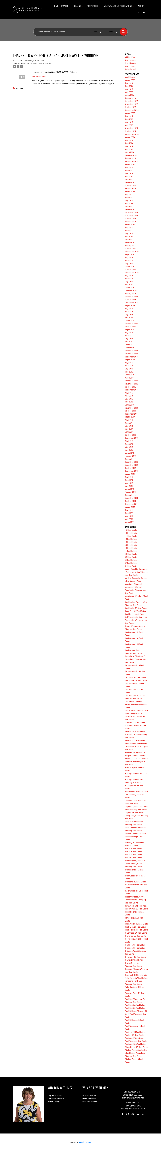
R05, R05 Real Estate (133, 849)
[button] (122, 1114)
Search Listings (54, 1101)
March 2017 (129, 345)
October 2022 (130, 185)
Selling (77, 6)
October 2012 (130, 468)
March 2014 (129, 432)
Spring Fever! (130, 69)
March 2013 (129, 453)
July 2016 (129, 363)
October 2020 (130, 248)
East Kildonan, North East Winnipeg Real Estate (36, 63)
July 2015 (129, 393)
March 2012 (129, 489)
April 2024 (129, 149)
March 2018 (129, 321)
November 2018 (131, 297)
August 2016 (130, 360)
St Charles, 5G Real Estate (135, 936)
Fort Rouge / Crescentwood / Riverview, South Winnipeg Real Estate (136, 746)
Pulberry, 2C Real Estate (134, 843)
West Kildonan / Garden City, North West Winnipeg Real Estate (136, 1014)
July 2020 (129, 257)
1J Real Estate (131, 539)
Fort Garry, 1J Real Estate (135, 740)
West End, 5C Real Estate (135, 1008)
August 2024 (130, 137)
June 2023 (129, 170)
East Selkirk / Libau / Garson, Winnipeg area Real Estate (136, 704)
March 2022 (129, 206)
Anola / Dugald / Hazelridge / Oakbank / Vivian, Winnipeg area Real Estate (136, 572)
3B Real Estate (131, 548)
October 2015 (130, 387)
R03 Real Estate (131, 846)
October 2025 (130, 107)
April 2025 (129, 125)
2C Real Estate (131, 545)
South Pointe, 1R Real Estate (136, 930)
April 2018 (129, 318)
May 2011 (129, 516)
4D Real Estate (131, 554)
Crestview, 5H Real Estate (135, 677)
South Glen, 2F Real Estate (135, 927)
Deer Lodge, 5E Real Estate (136, 680)
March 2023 (129, 179)
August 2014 (130, 417)
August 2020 (130, 254)
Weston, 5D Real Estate (134, 1035)
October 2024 (130, 131)
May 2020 (129, 263)
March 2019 (129, 288)
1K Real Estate (131, 542)
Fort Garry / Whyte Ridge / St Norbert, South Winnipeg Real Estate (136, 734)
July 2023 (129, 167)
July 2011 (129, 510)
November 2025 (131, 104)
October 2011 (130, 501)
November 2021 (131, 215)
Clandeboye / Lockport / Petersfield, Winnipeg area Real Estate (135, 659)
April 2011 (129, 519)
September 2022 (131, 188)
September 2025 (131, 110)
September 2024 (131, 134)
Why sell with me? (89, 1095)
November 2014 (131, 408)
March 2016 (129, 375)
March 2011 (129, 522)
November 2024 (131, 128)
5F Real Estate (131, 563)
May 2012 (129, 483)
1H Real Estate (131, 536)
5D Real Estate (131, 557)
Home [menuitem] (55, 6)
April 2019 (129, 284)
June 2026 (129, 86)
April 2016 (129, 372)
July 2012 (129, 477)
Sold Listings (130, 66)
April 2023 (129, 176)
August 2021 (130, 224)
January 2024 (130, 158)
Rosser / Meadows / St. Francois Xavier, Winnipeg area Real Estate (135, 900)
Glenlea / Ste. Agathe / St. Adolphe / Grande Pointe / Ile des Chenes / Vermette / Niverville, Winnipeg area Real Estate (136, 758)
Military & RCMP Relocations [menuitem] (118, 6)
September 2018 (131, 303)
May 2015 (129, 399)
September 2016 (131, 357)
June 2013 (129, 444)
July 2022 (129, 194)
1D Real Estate (131, 530)
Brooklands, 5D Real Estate (136, 608)
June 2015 (129, 396)
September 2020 (131, 251)
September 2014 (131, 414)
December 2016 (131, 351)
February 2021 (130, 242)
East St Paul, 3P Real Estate (136, 710)
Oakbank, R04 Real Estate (135, 834)
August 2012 (130, 474)
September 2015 (131, 390)
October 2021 (130, 218)
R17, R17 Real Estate (133, 858)
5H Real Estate (131, 566)
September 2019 (131, 272)
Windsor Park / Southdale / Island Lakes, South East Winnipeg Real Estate (136, 1053)
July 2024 (129, 140)
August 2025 (130, 113)
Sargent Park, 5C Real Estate (136, 909)
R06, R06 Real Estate (133, 852)
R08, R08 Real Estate (133, 855)
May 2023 (129, 173)
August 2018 (130, 305)
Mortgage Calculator (56, 1098)
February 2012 (130, 492)
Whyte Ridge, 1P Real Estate (136, 1047)
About (141, 6)
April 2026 (129, 92)
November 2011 (131, 498)
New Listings (130, 60)
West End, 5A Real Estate (135, 1005)
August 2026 (130, 80)
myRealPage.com (85, 1142)
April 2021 (129, 236)
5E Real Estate (131, 560)
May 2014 (129, 426)
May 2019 (129, 282)
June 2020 (129, 260)
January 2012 (130, 495)
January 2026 (130, 98)
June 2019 (129, 278)
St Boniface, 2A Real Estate (136, 933)
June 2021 (129, 230)
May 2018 (129, 315)
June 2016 (129, 366)
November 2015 (131, 384)
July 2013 (129, 441)
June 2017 (129, 336)
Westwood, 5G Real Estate (136, 1044)
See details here (38, 76)
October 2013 (130, 435)
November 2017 (131, 324)
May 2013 (129, 447)
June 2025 (129, 119)
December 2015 (131, 381)
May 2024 (129, 146)
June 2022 (129, 197)
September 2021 (131, 221)
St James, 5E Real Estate (135, 945)
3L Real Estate (131, 551)
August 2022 (130, 191)
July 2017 (129, 333)
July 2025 (129, 116)
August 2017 (130, 330)
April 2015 (129, 402)
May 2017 (129, 339)
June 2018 (129, 312)
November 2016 (131, 354)
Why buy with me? (55, 1095)
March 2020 (129, 266)
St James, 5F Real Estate (135, 948)
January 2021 (130, 245)
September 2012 (131, 471)
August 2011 (130, 507)
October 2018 (130, 299)
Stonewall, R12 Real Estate (136, 975)
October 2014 (130, 411)
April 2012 (129, 486)
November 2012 (131, 465)
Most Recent (130, 77)
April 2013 (129, 450)
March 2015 (129, 405)
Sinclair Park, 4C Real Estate (136, 924)
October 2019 (130, 269)
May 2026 (129, 89)
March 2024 (129, 152)
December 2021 (131, 212)
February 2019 (130, 291)
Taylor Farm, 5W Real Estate (136, 978)
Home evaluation (89, 1098)
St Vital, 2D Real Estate (134, 960)
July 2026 (129, 83)
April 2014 (129, 429)
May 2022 (129, 200)
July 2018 (129, 309)
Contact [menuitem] (142, 12)
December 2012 (131, 462)
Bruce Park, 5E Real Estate (135, 611)
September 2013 (131, 438)
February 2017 (130, 348)
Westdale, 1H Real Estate (135, 1032)
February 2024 (130, 155)
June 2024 (129, 143)
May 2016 (129, 369)
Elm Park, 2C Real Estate (135, 722)
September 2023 (131, 161)
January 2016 (130, 378)
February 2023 (130, 182)
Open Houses (130, 63)
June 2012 (129, 480)
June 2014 (129, 423)
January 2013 (130, 459)
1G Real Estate (131, 533)
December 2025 (131, 101)
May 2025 (129, 122)
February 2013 (130, 456)
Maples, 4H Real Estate (134, 813)
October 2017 (130, 327)
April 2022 (129, 203)
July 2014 (129, 420)
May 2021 (129, 233)
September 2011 (131, 504)
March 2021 (129, 239)
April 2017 (129, 342)
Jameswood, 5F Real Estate (136, 791)
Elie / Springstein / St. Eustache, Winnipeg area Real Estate (135, 716)
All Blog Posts (130, 57)
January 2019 (130, 294)
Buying (64, 6)
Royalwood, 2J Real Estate (136, 906)
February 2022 (130, 209)
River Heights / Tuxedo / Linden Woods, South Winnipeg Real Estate (135, 864)
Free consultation (89, 1101)
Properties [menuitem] (92, 6)
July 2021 (129, 227)
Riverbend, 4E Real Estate (135, 882)
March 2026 (129, 95)
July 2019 (129, 276)
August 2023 (130, 164)
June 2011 (129, 513)
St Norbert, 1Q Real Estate (135, 957)
